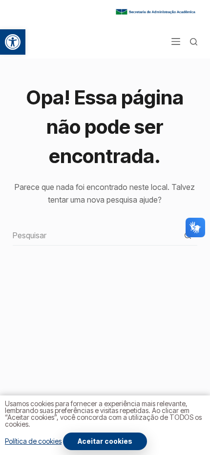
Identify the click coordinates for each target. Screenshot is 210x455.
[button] (12, 42)
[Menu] (175, 41)
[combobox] (95, 235)
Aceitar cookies (105, 441)
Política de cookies (33, 441)
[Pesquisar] (193, 41)
